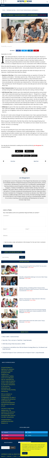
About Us (3, 456)
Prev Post (13, 161)
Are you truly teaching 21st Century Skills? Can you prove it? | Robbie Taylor (32, 266)
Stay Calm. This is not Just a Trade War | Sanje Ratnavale (17, 340)
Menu (3, 5)
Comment (6, 215)
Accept (24, 453)
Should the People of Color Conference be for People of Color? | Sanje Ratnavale (23, 352)
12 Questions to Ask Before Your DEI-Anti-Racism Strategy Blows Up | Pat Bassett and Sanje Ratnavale (24, 348)
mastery (27, 155)
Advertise (9, 456)
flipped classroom (17, 155)
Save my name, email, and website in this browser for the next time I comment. (25, 242)
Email (27, 229)
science (34, 155)
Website (5, 235)
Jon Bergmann (9, 46)
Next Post (36, 161)
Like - (19, 151)
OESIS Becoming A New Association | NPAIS (13, 343)
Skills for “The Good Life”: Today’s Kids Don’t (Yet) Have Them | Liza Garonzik (32, 299)
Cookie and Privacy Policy (24, 456)
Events (15, 456)
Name (5, 229)
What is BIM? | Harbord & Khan (10, 336)
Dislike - (29, 151)
